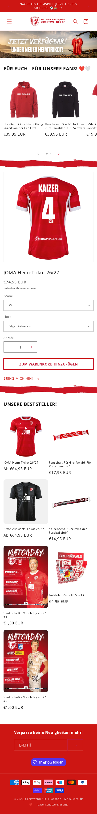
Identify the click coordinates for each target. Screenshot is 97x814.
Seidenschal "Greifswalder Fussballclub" (68, 530)
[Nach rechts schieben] (59, 154)
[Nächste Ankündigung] (88, 6)
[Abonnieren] (75, 745)
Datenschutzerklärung (52, 804)
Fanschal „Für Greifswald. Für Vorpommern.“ (70, 464)
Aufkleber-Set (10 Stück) (66, 595)
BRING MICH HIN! (19, 378)
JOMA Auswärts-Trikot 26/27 (24, 529)
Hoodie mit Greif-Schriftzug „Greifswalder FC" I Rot (23, 126)
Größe (8, 296)
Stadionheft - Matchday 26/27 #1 (25, 615)
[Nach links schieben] (38, 154)
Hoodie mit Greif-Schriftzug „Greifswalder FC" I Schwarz (65, 126)
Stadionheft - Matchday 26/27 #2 (25, 699)
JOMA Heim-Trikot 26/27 (21, 463)
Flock (7, 317)
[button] (9, 21)
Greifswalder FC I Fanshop (43, 799)
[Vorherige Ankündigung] (9, 6)
